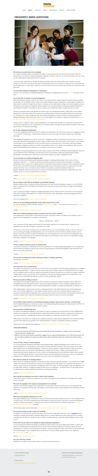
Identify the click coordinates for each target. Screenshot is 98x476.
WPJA (27, 162)
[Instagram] (49, 472)
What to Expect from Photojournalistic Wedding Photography (33, 179)
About (30, 10)
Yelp (57, 204)
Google (45, 204)
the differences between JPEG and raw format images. (55, 324)
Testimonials (53, 10)
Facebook (50, 204)
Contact (61, 10)
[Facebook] (48, 472)
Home (24, 10)
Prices (45, 10)
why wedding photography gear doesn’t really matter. (52, 408)
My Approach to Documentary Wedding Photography (32, 175)
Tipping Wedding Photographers (27, 436)
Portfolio (38, 10)
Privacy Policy (18, 463)
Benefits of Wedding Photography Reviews (29, 210)
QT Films (71, 93)
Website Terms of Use (29, 463)
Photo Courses (70, 10)
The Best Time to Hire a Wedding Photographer (31, 254)
